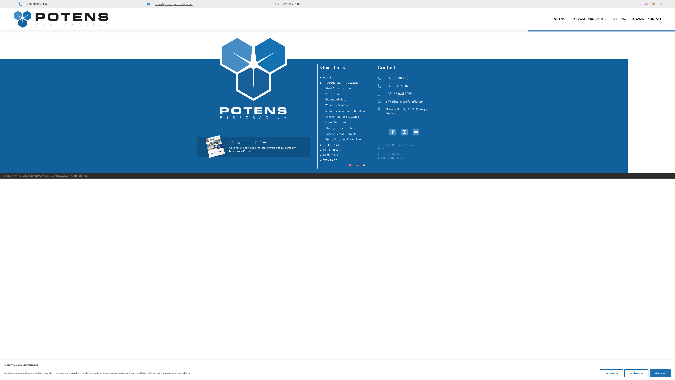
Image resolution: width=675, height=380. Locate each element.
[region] (337, 370)
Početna (558, 19)
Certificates (333, 150)
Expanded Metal (336, 99)
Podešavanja (611, 373)
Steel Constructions (338, 88)
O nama (638, 19)
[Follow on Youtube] (416, 132)
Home (327, 78)
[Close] (671, 363)
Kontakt (654, 19)
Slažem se (660, 373)
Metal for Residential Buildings (346, 111)
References (332, 145)
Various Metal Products (340, 134)
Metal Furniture (335, 122)
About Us (330, 155)
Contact (330, 160)
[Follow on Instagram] (404, 132)
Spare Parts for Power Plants (344, 139)
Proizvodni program (586, 19)
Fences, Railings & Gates (342, 117)
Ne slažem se (636, 373)
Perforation (332, 94)
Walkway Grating (336, 105)
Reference (619, 19)
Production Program (341, 83)
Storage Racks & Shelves (342, 128)
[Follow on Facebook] (392, 132)
